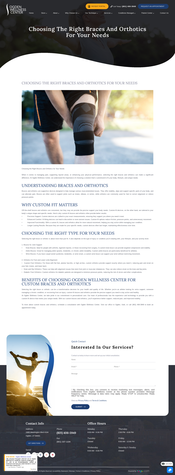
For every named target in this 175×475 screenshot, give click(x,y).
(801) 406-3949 (124, 6)
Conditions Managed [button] (126, 13)
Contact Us (164, 13)
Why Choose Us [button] (71, 13)
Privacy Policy (83, 400)
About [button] (55, 13)
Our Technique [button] (90, 13)
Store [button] (43, 13)
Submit (78, 407)
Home (31, 13)
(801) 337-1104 (63, 442)
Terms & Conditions (99, 400)
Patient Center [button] (146, 13)
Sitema (71, 471)
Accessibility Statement (60, 471)
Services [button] (107, 13)
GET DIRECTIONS (34, 443)
